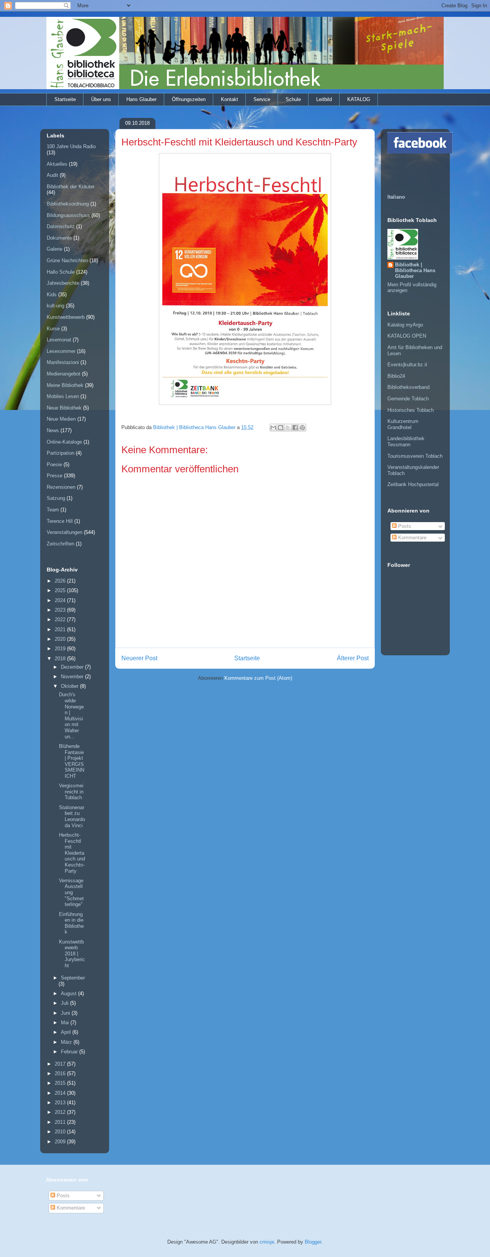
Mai (65, 1022)
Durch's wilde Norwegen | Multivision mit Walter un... (71, 715)
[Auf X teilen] (288, 427)
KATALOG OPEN (406, 336)
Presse (54, 475)
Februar (70, 1052)
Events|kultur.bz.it (407, 364)
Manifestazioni (63, 362)
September (73, 978)
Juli (65, 1003)
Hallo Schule (61, 272)
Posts (404, 526)
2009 (61, 1141)
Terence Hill (60, 521)
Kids (52, 294)
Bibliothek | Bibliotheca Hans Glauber (415, 270)
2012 (61, 1112)
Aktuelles (57, 164)
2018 (61, 658)
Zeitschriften (60, 544)
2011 (61, 1122)
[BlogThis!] (280, 427)
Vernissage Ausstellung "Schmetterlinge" (71, 892)
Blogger (313, 1242)
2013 (61, 1102)
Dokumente (59, 238)
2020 (61, 639)
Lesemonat (59, 340)
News (53, 430)
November (73, 676)
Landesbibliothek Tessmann (406, 441)
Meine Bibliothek (65, 385)
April (66, 1032)
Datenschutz (61, 226)
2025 (61, 590)
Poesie (54, 464)
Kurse (53, 328)
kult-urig (55, 306)
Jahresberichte (63, 283)
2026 (61, 581)
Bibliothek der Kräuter (71, 186)
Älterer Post (353, 658)
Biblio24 (396, 376)
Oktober (70, 686)
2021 (61, 629)
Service (261, 99)
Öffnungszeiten (189, 99)
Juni (66, 1013)
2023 (61, 610)
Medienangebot (63, 374)
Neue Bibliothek (64, 408)
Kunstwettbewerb (66, 317)
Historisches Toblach (410, 410)
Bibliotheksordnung (68, 204)
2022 (61, 619)
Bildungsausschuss (68, 215)
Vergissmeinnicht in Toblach (71, 791)
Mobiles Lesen (63, 396)
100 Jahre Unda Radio (71, 146)
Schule (293, 99)
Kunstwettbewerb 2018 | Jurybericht (72, 953)
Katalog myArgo (405, 325)
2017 (61, 1064)
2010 (61, 1132)
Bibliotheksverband (408, 387)
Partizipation (60, 453)
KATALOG (358, 99)
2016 (61, 1073)
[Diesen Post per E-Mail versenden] (273, 427)
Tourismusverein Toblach (415, 456)
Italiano (396, 197)
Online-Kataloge (64, 442)
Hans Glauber (141, 99)
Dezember (73, 667)
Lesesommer (61, 351)
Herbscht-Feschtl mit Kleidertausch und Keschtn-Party (72, 853)
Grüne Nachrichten (67, 260)
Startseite (65, 99)
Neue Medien (61, 419)
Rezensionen (61, 487)
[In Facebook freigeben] (295, 427)
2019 (61, 648)
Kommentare (411, 537)
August (69, 993)
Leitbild (324, 99)
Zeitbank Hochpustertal (413, 484)
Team (53, 510)
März (67, 1042)
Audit (52, 175)
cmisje (267, 1242)
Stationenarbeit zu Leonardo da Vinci (72, 816)
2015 (61, 1083)
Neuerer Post (139, 658)
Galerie (54, 249)
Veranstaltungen (64, 532)
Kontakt (229, 99)
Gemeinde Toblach (408, 399)
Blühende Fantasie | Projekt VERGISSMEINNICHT (71, 761)
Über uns (101, 99)
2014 (61, 1093)
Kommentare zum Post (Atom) (258, 678)
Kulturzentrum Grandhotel (402, 424)
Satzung (56, 498)
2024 (61, 600)
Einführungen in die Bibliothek (71, 923)
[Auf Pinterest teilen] (302, 427)
